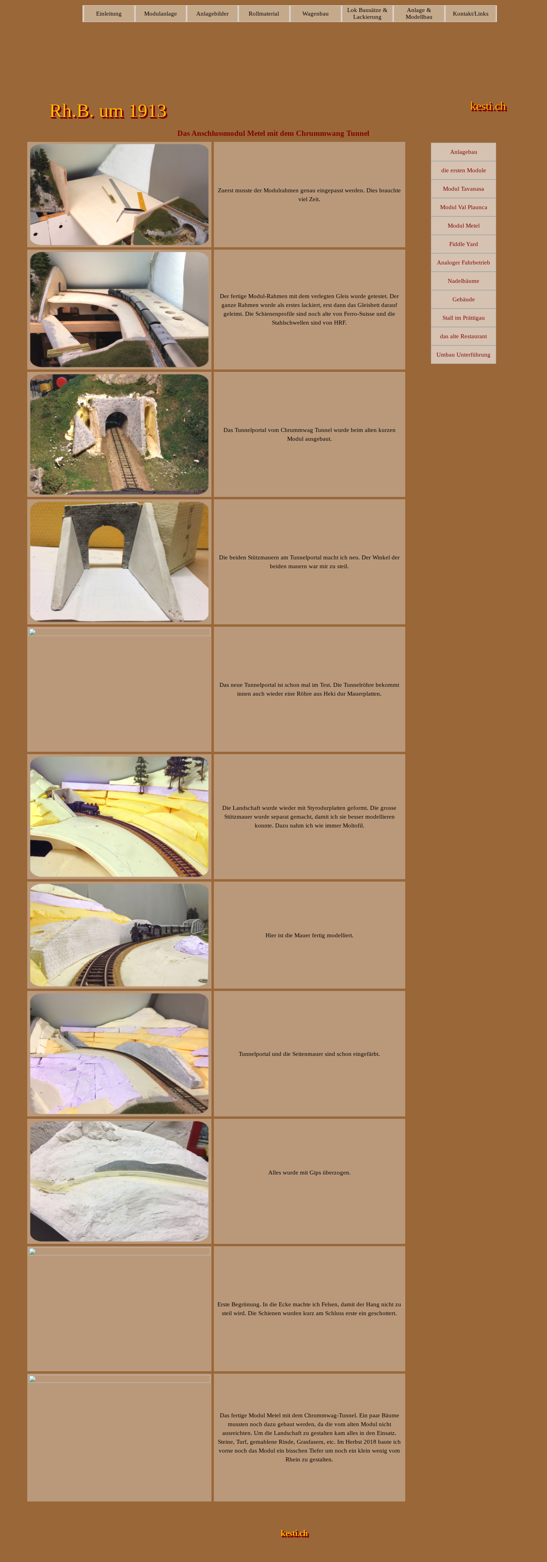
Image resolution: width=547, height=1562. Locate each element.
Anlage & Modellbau (419, 13)
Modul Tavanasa (463, 189)
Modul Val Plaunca (463, 207)
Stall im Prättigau (463, 318)
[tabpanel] (309, 195)
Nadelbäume (463, 281)
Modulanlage (160, 13)
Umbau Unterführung (463, 354)
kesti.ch (294, 1533)
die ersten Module (463, 170)
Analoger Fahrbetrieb (463, 262)
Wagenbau (315, 13)
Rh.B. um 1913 (108, 110)
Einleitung (109, 13)
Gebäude (463, 299)
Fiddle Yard (463, 244)
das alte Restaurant (463, 336)
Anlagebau (463, 152)
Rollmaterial (264, 13)
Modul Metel (464, 225)
